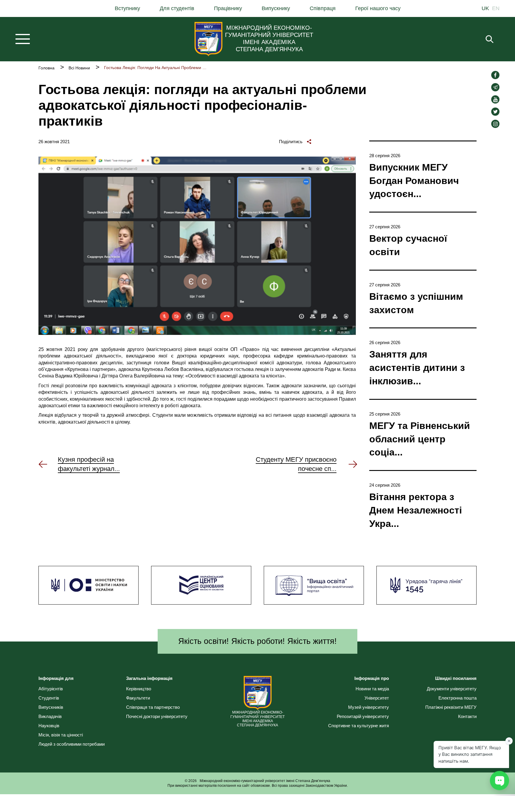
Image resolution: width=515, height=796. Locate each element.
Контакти (467, 716)
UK (485, 8)
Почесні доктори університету (156, 716)
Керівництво (138, 688)
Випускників (50, 707)
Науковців (48, 725)
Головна (46, 67)
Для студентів (177, 8)
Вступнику (127, 8)
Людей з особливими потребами (71, 744)
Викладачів (50, 716)
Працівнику (228, 8)
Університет (376, 697)
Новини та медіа (372, 688)
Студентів (48, 697)
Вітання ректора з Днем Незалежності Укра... (415, 510)
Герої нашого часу (378, 8)
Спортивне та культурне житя (358, 725)
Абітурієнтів (50, 688)
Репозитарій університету (363, 716)
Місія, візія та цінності (60, 734)
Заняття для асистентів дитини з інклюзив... (417, 367)
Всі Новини (79, 67)
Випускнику (276, 8)
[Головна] (208, 39)
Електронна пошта (457, 697)
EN (496, 8)
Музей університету (368, 707)
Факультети (138, 697)
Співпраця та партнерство (153, 707)
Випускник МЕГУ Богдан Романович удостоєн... (414, 180)
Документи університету (452, 688)
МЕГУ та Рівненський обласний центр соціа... (419, 439)
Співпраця (323, 8)
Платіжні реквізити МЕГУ (451, 707)
